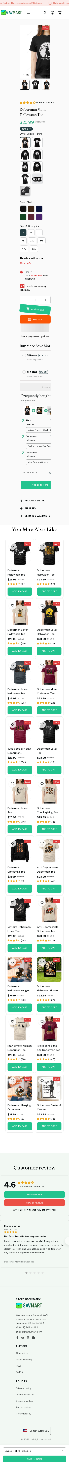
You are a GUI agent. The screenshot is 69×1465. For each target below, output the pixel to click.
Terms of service (25, 1394)
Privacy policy (23, 1388)
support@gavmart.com (29, 1331)
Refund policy (23, 1413)
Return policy (23, 1407)
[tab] (26, 1273)
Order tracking (24, 1359)
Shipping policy (24, 1400)
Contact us (22, 1353)
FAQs (18, 1365)
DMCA (19, 1372)
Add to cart (34, 1458)
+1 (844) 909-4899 (27, 1327)
